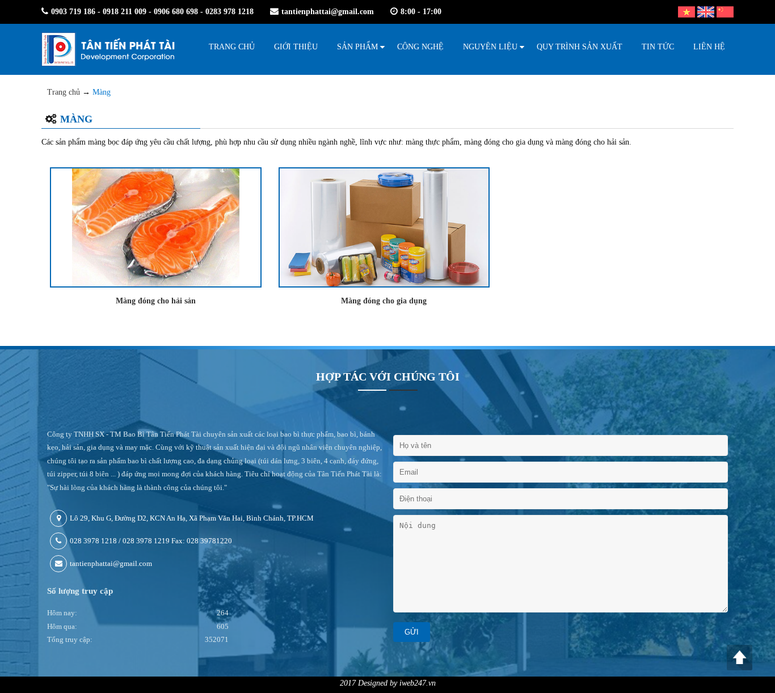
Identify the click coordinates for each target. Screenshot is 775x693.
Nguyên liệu (490, 47)
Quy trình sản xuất (579, 47)
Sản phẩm (357, 47)
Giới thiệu (296, 47)
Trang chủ (232, 47)
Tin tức (658, 47)
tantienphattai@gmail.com (327, 11)
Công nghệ (420, 47)
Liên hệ (709, 47)
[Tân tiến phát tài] (108, 49)
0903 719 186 (73, 11)
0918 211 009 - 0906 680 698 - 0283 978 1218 (178, 11)
